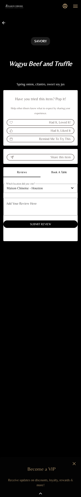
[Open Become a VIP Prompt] (40, 493)
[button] (5, 23)
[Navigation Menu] (75, 6)
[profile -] (65, 6)
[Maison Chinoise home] (21, 6)
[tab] (21, 172)
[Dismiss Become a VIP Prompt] (74, 464)
